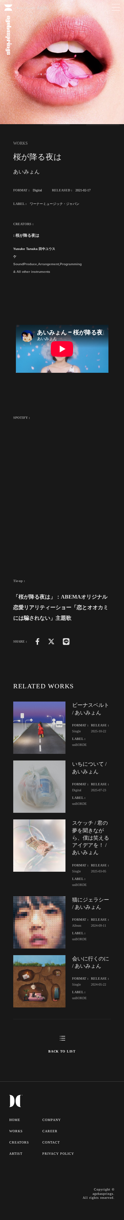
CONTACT (51, 1142)
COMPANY (51, 1120)
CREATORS (19, 1142)
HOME (14, 1120)
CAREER (50, 1131)
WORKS (16, 1131)
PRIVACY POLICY (58, 1153)
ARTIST (15, 1153)
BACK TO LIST (61, 1051)
